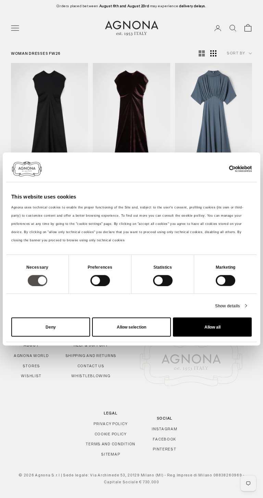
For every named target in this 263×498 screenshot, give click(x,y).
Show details (227, 305)
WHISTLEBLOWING (90, 376)
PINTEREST (164, 449)
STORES (31, 366)
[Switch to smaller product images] (213, 53)
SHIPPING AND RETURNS (90, 356)
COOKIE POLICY (111, 434)
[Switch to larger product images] (202, 53)
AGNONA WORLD (31, 356)
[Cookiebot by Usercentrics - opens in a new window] (222, 168)
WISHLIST (31, 376)
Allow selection (131, 327)
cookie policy (193, 215)
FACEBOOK (164, 439)
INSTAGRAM (164, 429)
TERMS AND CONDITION (110, 444)
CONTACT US (90, 366)
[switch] (100, 280)
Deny (51, 327)
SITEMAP (110, 454)
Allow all (212, 327)
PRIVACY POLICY (110, 424)
